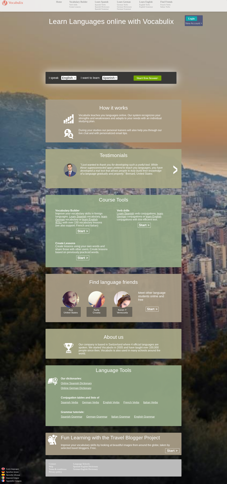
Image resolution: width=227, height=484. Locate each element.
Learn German (124, 2)
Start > (82, 231)
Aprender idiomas (13, 475)
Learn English (146, 2)
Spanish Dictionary (102, 7)
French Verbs (165, 5)
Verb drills (73, 5)
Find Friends (166, 2)
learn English (153, 216)
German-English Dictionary (85, 469)
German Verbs (122, 5)
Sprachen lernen (12, 472)
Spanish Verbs (100, 5)
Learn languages (12, 469)
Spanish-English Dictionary (85, 466)
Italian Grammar (120, 416)
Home (59, 2)
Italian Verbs (165, 7)
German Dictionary (124, 7)
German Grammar (124, 9)
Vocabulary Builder (78, 2)
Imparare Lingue (12, 478)
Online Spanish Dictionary (76, 383)
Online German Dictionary (76, 388)
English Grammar (146, 7)
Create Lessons (75, 7)
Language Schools (81, 464)
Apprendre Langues (13, 481)
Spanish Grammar (102, 9)
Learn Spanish (101, 2)
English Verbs (144, 5)
